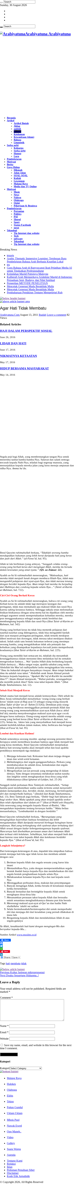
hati (8, 963)
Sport (17, 222)
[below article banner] (12, 969)
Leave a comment (56, 314)
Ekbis (10, 1095)
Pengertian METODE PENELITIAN (27, 283)
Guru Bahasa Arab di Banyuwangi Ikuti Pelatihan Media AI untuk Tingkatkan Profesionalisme (39, 269)
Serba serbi (13, 145)
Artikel (10, 120)
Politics (17, 214)
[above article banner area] (15, 301)
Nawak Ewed (14, 1125)
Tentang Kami (14, 1160)
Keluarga (18, 148)
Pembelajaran (14, 159)
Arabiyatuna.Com (10, 314)
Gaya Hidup (13, 167)
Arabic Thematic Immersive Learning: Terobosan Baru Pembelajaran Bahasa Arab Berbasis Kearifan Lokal (36, 260)
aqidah (17, 129)
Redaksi (11, 1163)
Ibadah (17, 131)
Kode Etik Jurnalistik (18, 1176)
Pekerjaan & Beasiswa (25, 205)
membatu (15, 963)
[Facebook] (37, 943)
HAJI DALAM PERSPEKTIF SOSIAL (26, 331)
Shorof (17, 219)
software (18, 238)
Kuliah (17, 178)
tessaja (10, 255)
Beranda (11, 118)
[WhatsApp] (37, 948)
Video (10, 1137)
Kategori (4, 1068)
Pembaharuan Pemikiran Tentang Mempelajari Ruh (34, 292)
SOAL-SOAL (21, 175)
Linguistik (19, 142)
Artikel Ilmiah (21, 123)
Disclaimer (13, 1173)
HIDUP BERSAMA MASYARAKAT (24, 368)
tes (8, 264)
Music (17, 192)
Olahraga (19, 200)
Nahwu (17, 197)
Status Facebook (22, 225)
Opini (17, 203)
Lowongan (19, 181)
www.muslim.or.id (26, 934)
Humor (17, 153)
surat (16, 227)
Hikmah (18, 170)
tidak (24, 963)
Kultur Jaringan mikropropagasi (22, 972)
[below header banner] (12, 298)
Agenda (11, 1154)
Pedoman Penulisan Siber (21, 1170)
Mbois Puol (13, 1119)
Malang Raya (21, 184)
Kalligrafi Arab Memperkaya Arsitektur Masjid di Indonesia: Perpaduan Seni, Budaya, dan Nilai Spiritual (39, 279)
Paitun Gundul (15, 1107)
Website (4, 1038)
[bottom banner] (9, 1071)
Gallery (11, 1143)
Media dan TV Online (25, 186)
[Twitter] (37, 946)
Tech (16, 236)
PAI (16, 216)
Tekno (10, 1101)
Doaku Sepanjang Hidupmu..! (19, 975)
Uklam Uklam (14, 1113)
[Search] (1, 2)
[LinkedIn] (37, 954)
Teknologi (12, 230)
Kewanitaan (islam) (24, 137)
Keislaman (19, 134)
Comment (6, 997)
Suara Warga (14, 1149)
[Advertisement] (37, 76)
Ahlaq (17, 126)
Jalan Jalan (20, 173)
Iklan (9, 1166)
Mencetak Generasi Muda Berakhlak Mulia (30, 286)
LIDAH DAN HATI (13, 343)
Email (4, 1032)
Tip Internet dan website (26, 233)
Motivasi (11, 162)
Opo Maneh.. (14, 1131)
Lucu (16, 156)
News (16, 194)
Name (4, 1025)
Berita (10, 164)
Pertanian (19, 211)
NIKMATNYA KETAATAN (18, 356)
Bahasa (17, 140)
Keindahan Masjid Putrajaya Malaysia (27, 273)
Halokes (11, 1084)
